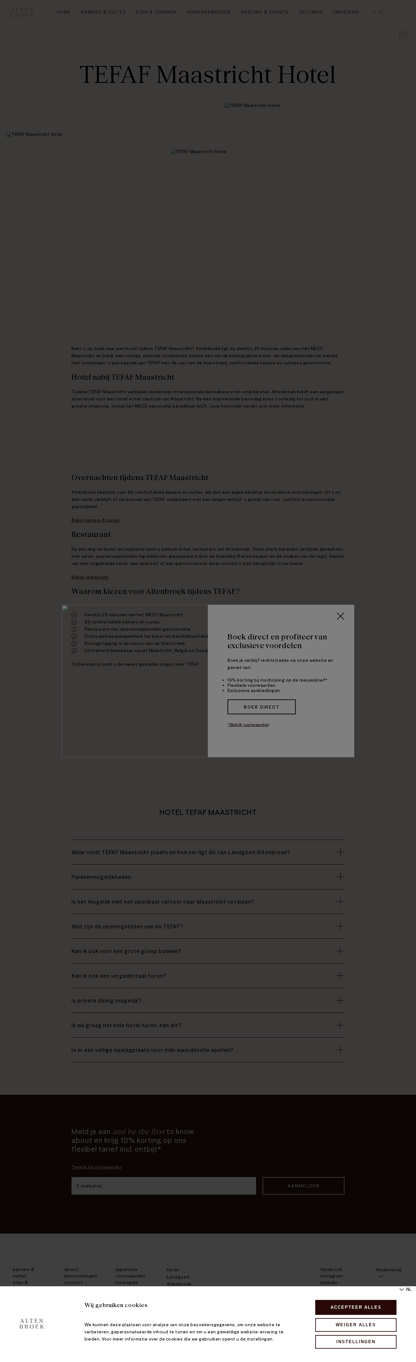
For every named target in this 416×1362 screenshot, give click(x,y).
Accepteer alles (356, 1307)
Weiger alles (356, 1324)
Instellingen (355, 1341)
